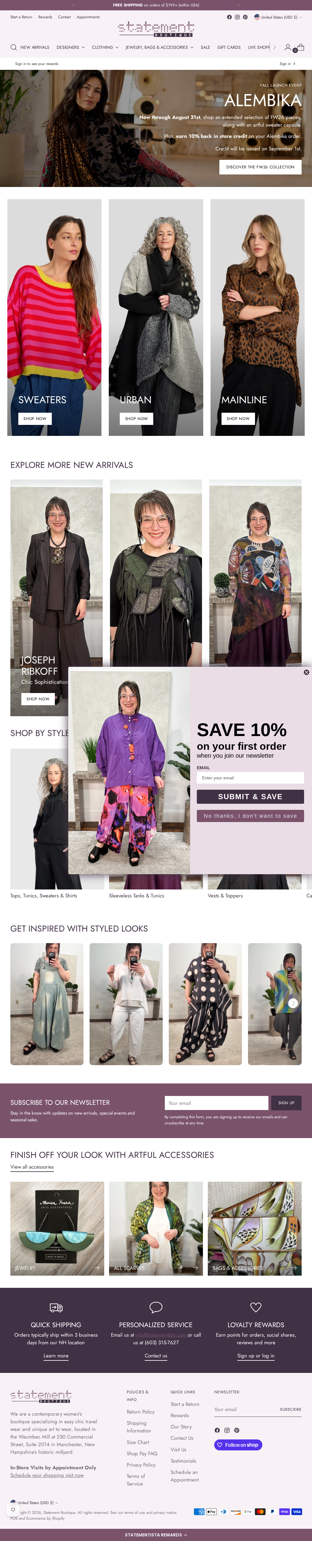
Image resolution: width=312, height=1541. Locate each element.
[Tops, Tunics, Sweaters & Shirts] (57, 819)
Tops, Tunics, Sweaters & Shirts (43, 895)
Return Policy (140, 1411)
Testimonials (183, 1460)
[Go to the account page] (285, 47)
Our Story (181, 1426)
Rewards (180, 1415)
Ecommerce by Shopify (45, 1518)
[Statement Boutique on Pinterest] (245, 17)
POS (14, 1518)
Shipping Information (139, 1426)
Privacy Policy (141, 1464)
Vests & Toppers (225, 895)
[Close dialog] (306, 672)
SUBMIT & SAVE (250, 796)
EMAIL (203, 767)
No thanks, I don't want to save (250, 816)
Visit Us (178, 1449)
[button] (156, 1535)
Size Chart (138, 1442)
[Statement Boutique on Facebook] (229, 17)
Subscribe (291, 1409)
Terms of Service (136, 1479)
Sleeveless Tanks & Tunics (136, 895)
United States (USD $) (279, 17)
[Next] (238, 5)
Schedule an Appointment (185, 1475)
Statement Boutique (59, 1512)
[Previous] (73, 5)
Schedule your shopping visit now (47, 1475)
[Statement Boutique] (156, 29)
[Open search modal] (14, 47)
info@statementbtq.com (162, 1334)
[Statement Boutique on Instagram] (237, 17)
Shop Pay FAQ (142, 1453)
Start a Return (185, 1404)
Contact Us (182, 1438)
